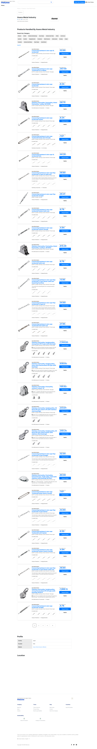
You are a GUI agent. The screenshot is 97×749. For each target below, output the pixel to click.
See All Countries (69, 707)
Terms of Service (36, 707)
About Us (19, 707)
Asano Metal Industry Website (22, 21)
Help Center (52, 707)
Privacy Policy (36, 709)
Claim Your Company (54, 710)
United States (90, 2)
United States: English (23, 738)
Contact (51, 709)
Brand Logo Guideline (37, 710)
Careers (18, 710)
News (18, 709)
